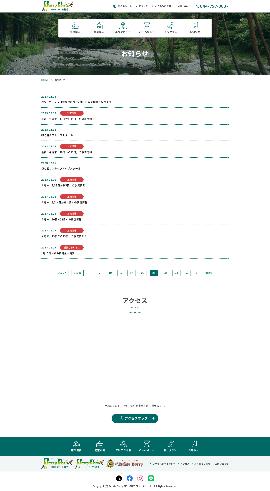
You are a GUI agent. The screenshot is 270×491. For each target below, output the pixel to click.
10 (110, 272)
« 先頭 (77, 272)
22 (165, 272)
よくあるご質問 (163, 6)
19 (131, 272)
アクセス (143, 6)
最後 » (208, 272)
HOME (45, 80)
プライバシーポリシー (164, 464)
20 (142, 272)
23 (176, 272)
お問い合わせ (185, 6)
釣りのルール (125, 6)
